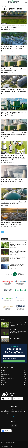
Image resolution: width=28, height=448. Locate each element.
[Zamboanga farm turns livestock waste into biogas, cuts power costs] (14, 17)
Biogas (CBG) (4, 23)
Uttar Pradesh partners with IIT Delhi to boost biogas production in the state (13, 113)
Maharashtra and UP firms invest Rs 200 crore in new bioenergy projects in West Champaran (14, 134)
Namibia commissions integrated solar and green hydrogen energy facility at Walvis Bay (18, 244)
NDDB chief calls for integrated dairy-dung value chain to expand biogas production (13, 48)
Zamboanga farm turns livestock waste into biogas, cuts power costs (13, 26)
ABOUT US (14, 406)
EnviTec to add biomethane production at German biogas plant (13, 70)
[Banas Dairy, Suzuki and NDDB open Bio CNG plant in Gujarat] (5, 259)
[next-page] (11, 232)
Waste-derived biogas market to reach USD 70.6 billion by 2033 (11, 223)
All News (3, 153)
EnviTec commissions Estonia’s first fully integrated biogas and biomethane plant (13, 91)
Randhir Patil (4, 51)
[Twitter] (15, 425)
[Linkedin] (12, 425)
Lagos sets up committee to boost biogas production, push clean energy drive (13, 181)
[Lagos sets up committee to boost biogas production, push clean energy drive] (14, 171)
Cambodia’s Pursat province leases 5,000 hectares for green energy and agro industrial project (18, 251)
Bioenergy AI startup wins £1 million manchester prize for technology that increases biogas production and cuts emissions (13, 158)
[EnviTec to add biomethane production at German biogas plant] (14, 61)
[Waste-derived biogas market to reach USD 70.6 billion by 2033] (14, 214)
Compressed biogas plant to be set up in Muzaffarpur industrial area (13, 203)
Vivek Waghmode (4, 162)
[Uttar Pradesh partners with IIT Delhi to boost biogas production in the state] (14, 104)
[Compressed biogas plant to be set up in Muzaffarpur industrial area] (14, 194)
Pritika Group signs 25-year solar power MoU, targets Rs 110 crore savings (17, 265)
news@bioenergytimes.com (13, 416)
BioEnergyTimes (4, 29)
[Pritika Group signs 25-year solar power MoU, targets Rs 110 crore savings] (5, 266)
